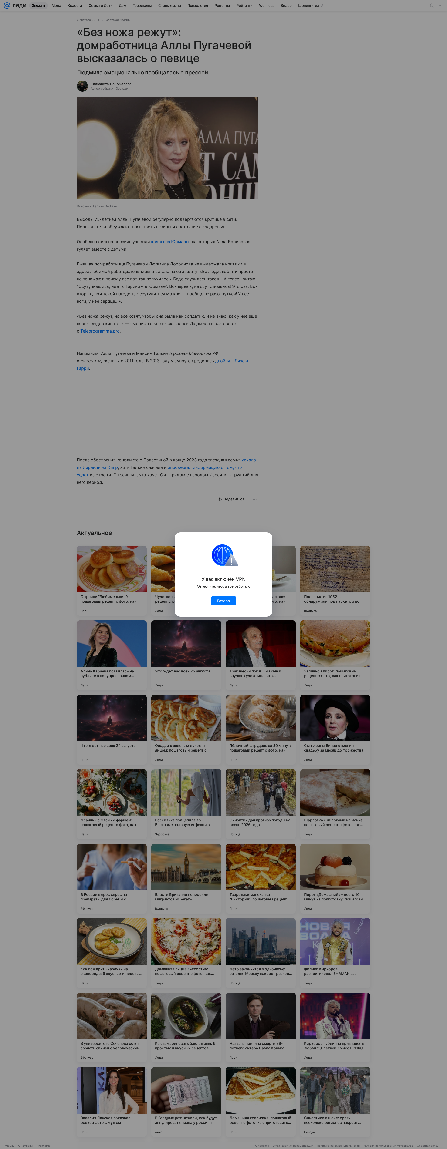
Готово (223, 600)
